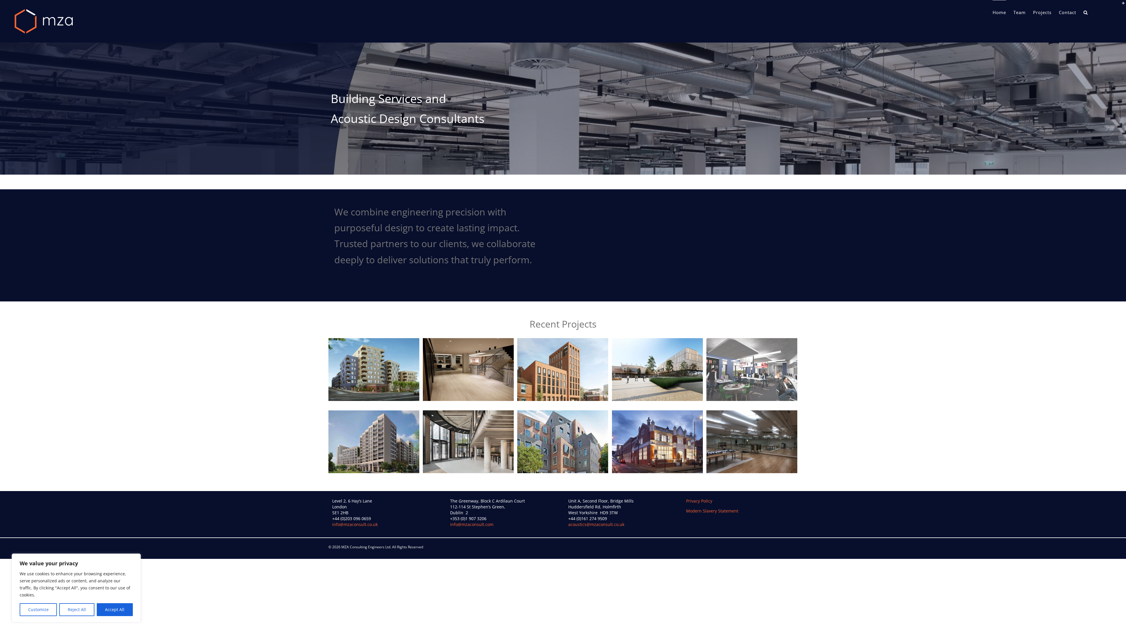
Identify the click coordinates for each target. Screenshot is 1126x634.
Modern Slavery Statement (712, 511)
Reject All (77, 609)
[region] (76, 588)
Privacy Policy (699, 501)
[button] (1085, 12)
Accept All (114, 609)
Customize (38, 609)
